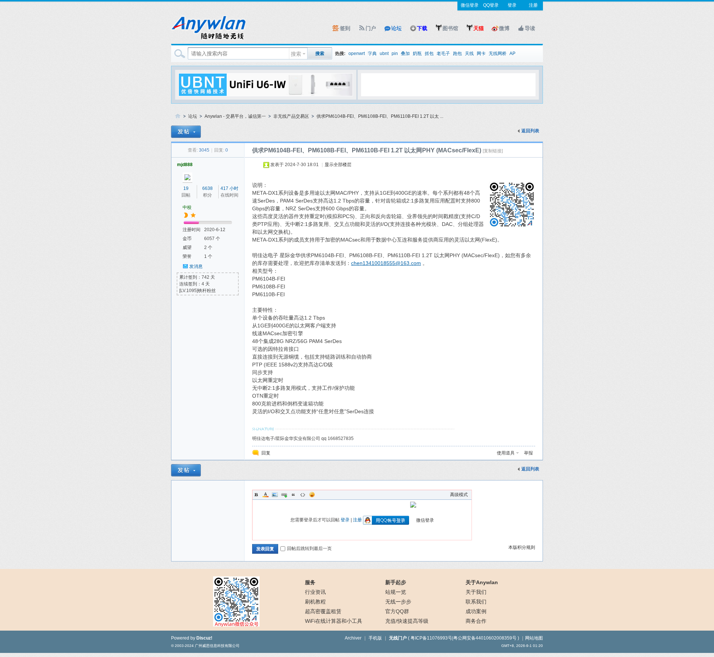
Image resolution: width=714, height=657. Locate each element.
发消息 (196, 266)
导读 (530, 28)
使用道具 (506, 453)
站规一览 (395, 592)
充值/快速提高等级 (406, 621)
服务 (310, 582)
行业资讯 (315, 592)
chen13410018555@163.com (386, 263)
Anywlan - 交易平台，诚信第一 (235, 116)
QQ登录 (491, 5)
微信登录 (470, 5)
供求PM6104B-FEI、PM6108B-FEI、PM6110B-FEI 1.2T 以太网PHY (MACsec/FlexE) (366, 150)
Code (302, 494)
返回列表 (530, 130)
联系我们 (476, 602)
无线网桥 (497, 53)
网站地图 (534, 638)
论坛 (396, 28)
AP (512, 53)
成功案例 (476, 611)
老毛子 (443, 53)
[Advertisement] (448, 84)
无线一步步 (398, 602)
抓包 (429, 53)
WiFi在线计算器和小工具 (333, 621)
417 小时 (229, 188)
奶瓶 (417, 53)
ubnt (384, 53)
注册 (533, 5)
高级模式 (459, 494)
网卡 (481, 53)
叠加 (405, 53)
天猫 (478, 28)
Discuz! (204, 638)
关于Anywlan (482, 582)
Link (284, 494)
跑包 (457, 53)
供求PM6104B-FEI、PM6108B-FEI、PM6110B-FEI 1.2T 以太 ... (379, 116)
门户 (371, 28)
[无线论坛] (208, 39)
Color (265, 494)
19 (186, 188)
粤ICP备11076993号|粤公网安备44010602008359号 (464, 638)
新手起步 (395, 582)
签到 (345, 28)
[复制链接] (493, 150)
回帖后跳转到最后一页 (309, 548)
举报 (528, 453)
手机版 (375, 638)
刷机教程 (315, 602)
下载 (422, 28)
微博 (504, 28)
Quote (293, 494)
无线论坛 (178, 116)
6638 (207, 188)
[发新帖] (186, 132)
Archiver (353, 638)
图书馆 (450, 28)
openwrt (356, 53)
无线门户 (398, 638)
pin (395, 53)
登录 (512, 5)
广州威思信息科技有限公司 (217, 646)
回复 (265, 453)
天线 (469, 53)
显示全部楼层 (338, 164)
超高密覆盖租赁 (323, 611)
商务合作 (476, 621)
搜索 (296, 54)
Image (275, 494)
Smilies (312, 494)
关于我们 (476, 592)
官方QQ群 (397, 611)
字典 (372, 53)
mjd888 (185, 164)
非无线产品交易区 (291, 116)
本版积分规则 (521, 547)
